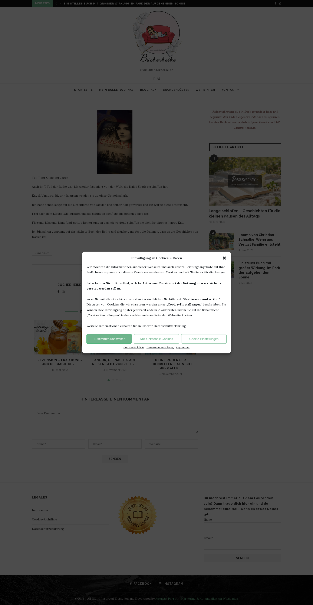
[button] (224, 258)
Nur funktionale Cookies (156, 339)
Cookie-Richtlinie (133, 347)
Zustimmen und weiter (109, 339)
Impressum (183, 347)
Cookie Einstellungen (203, 339)
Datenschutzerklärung (160, 347)
